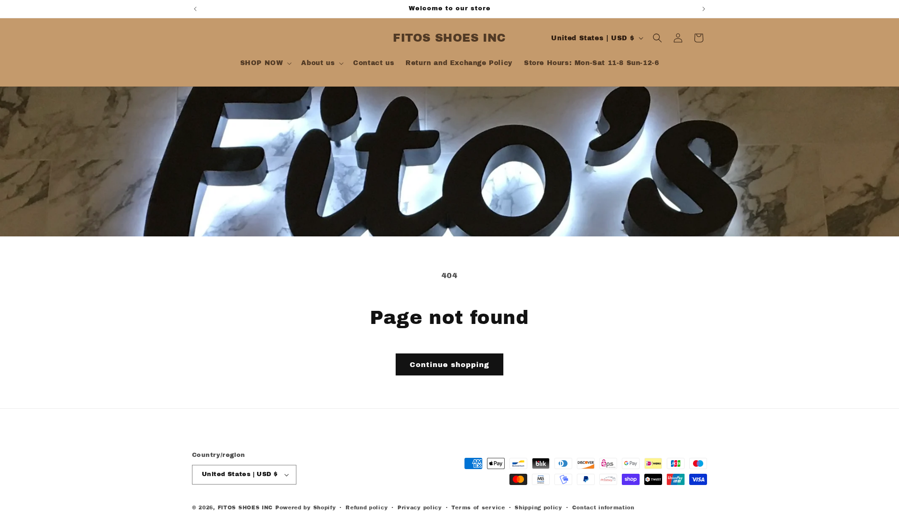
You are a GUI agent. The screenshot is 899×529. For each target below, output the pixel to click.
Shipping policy (538, 507)
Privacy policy (420, 507)
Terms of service (478, 507)
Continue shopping (449, 364)
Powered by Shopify (305, 507)
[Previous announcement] (195, 9)
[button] (265, 63)
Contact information (603, 507)
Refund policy (367, 507)
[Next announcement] (703, 9)
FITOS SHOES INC (245, 507)
